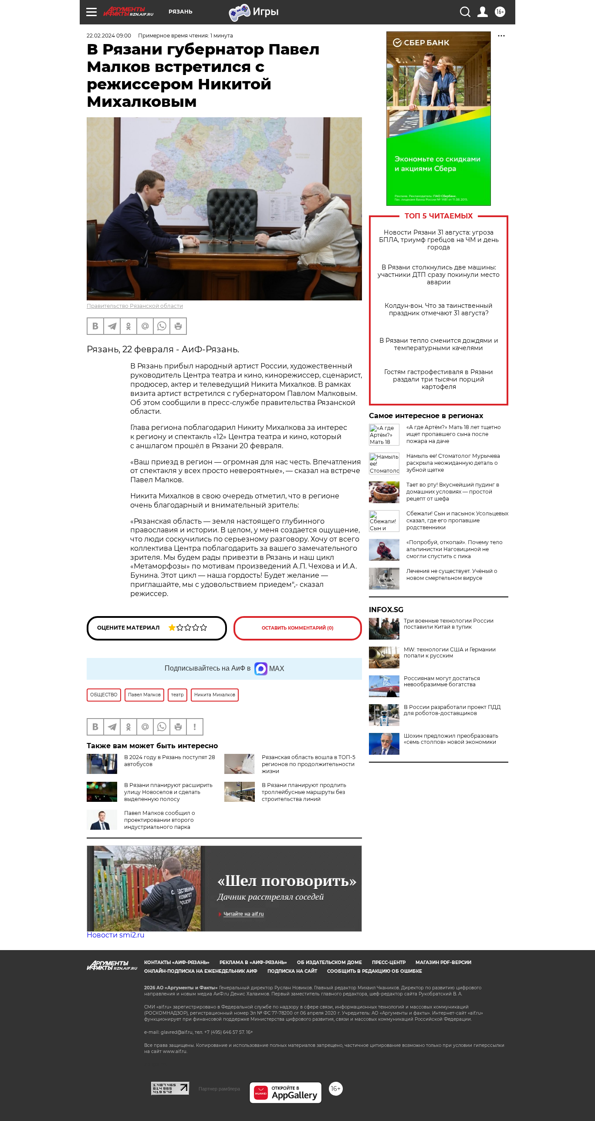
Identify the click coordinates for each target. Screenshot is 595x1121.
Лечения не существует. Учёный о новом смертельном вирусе (451, 574)
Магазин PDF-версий (443, 962)
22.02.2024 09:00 (109, 35)
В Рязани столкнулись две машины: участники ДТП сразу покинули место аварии (439, 275)
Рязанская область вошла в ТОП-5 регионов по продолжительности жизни (308, 764)
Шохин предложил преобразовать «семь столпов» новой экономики (451, 739)
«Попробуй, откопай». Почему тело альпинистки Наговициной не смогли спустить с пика (454, 549)
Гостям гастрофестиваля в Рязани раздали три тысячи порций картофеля (438, 379)
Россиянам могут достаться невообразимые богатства (442, 681)
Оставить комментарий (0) (298, 628)
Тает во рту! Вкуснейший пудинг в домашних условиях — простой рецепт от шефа (452, 491)
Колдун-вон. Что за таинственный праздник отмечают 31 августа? (439, 309)
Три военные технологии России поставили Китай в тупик (449, 624)
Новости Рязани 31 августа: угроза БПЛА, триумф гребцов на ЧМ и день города (439, 240)
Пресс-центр (389, 962)
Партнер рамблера (219, 1088)
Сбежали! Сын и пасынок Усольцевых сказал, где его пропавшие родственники (457, 520)
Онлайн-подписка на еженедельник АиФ (200, 971)
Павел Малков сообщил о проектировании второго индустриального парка (159, 820)
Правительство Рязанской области (135, 306)
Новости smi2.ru (116, 935)
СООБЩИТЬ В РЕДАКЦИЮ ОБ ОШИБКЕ (374, 971)
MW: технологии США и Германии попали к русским (450, 653)
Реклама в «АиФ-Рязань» (253, 962)
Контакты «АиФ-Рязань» (177, 962)
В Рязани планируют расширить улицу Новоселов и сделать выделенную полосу (168, 792)
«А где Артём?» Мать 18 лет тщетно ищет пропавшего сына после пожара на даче (453, 434)
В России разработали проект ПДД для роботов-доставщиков (452, 710)
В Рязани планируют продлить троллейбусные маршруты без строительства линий (304, 792)
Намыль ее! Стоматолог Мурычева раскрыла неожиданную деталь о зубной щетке (453, 463)
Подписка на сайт (292, 971)
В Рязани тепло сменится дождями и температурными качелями (438, 344)
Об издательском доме (329, 962)
